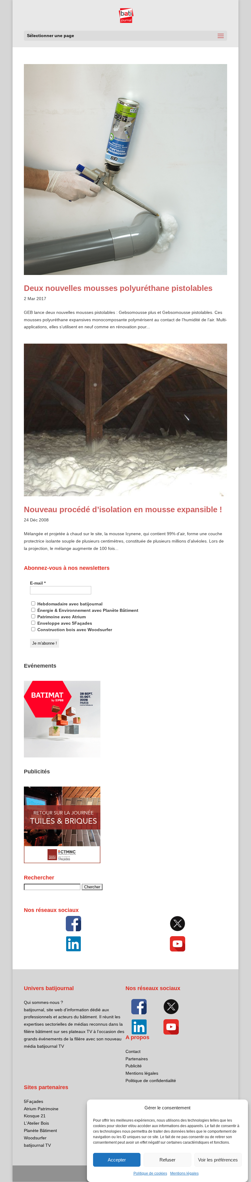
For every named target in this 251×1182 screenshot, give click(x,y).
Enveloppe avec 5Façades (64, 623)
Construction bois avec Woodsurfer (74, 629)
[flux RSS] (73, 923)
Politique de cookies (150, 1173)
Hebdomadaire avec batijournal (69, 603)
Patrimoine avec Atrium (61, 616)
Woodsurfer (35, 1137)
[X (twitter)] (177, 923)
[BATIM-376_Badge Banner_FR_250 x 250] (62, 755)
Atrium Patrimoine (41, 1108)
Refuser (167, 1159)
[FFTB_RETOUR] (62, 861)
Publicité (134, 1065)
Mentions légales (184, 1173)
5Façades (33, 1101)
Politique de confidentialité (151, 1080)
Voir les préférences (218, 1159)
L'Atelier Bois (36, 1123)
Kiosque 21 (35, 1115)
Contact (133, 1051)
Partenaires (137, 1058)
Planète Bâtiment (40, 1130)
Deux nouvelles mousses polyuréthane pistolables (118, 288)
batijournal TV (37, 1145)
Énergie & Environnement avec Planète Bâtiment (87, 610)
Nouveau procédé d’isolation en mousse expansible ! (123, 509)
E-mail (38, 583)
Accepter (117, 1159)
